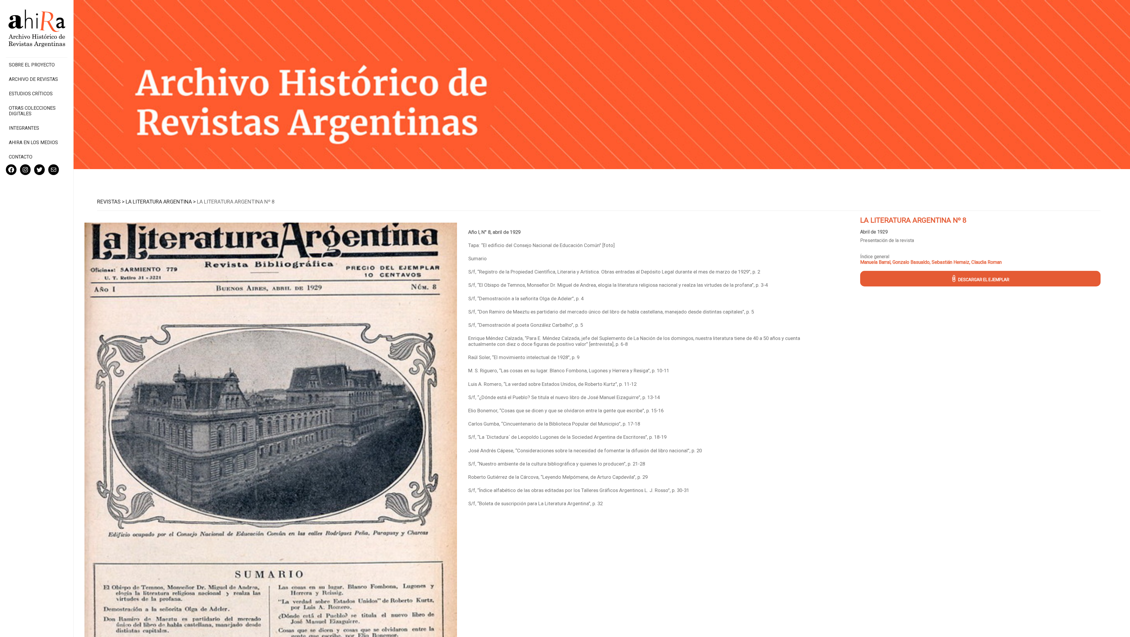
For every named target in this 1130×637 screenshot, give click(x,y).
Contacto (20, 157)
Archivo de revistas (33, 79)
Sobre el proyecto (32, 65)
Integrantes (24, 128)
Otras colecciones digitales (32, 110)
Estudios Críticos (31, 93)
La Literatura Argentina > (161, 202)
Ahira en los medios (33, 142)
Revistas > (110, 202)
